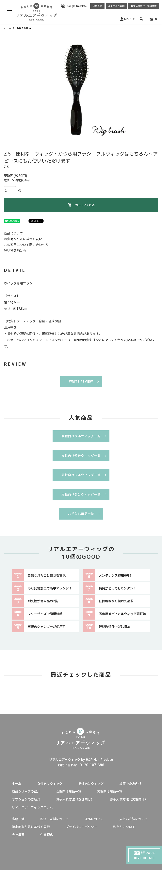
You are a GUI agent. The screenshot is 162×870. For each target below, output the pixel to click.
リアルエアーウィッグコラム (32, 807)
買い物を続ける (15, 250)
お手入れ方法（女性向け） (75, 799)
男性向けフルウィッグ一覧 (81, 475)
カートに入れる (85, 205)
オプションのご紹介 (26, 799)
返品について (13, 233)
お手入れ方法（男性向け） (129, 799)
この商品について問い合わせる (26, 244)
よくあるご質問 (116, 5)
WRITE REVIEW (81, 381)
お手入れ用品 (24, 28)
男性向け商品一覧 (109, 791)
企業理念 (46, 834)
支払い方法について (133, 818)
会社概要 (18, 834)
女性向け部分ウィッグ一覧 (81, 455)
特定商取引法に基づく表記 (23, 238)
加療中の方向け (130, 783)
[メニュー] (9, 12)
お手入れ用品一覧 (81, 513)
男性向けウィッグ (91, 783)
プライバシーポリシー (81, 826)
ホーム (7, 28)
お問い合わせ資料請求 (144, 5)
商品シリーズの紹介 (26, 791)
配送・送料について (54, 818)
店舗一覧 (18, 818)
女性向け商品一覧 (68, 791)
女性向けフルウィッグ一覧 (81, 436)
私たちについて (124, 826)
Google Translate (77, 5)
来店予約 (97, 5)
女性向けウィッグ (49, 783)
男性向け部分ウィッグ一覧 (81, 494)
